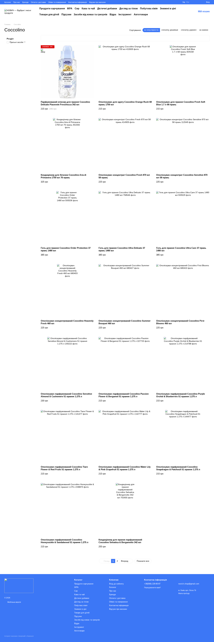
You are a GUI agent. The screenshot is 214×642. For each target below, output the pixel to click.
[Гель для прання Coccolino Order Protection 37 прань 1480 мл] (67, 217)
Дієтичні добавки (107, 8)
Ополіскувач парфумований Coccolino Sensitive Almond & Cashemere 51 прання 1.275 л (66, 395)
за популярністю (151, 30)
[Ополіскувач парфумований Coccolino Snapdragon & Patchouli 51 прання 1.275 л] (183, 436)
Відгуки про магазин (97, 2)
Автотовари (141, 14)
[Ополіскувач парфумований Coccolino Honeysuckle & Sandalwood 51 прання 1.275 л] (67, 509)
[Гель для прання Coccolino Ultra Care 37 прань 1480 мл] (183, 217)
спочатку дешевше (169, 30)
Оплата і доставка (38, 2)
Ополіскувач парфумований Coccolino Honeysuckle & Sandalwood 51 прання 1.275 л (64, 541)
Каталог (7, 2)
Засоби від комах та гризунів (90, 14)
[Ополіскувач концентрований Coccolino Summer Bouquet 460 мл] (125, 291)
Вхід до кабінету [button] (116, 584)
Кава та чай (88, 8)
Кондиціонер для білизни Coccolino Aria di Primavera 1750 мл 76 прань (63, 176)
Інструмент (125, 14)
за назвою (203, 30)
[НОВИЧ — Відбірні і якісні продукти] (18, 586)
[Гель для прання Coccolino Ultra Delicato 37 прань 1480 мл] (125, 217)
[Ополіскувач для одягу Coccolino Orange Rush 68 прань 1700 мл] (125, 72)
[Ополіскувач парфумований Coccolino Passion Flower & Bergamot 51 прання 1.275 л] (125, 363)
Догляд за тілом (128, 8)
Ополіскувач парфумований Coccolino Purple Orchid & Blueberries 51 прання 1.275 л (180, 395)
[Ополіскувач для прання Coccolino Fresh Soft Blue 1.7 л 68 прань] (183, 72)
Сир (77, 8)
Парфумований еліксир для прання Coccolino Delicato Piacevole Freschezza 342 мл (65, 103)
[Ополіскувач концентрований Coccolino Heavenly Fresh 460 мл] (67, 291)
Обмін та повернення (57, 2)
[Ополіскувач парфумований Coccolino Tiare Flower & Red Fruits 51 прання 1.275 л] (67, 436)
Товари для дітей (49, 14)
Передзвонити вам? (152, 588)
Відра (113, 14)
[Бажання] (193, 2)
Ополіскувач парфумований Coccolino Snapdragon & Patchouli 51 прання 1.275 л (178, 468)
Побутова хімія (149, 8)
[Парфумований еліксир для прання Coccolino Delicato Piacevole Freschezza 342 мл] (67, 72)
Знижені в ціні (168, 8)
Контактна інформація (77, 2)
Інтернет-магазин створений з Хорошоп (19, 636)
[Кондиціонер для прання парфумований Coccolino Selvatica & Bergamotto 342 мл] (125, 509)
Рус (187, 2)
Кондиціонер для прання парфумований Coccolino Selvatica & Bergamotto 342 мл (120, 541)
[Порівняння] (198, 2)
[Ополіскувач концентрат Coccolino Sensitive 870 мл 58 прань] (183, 144)
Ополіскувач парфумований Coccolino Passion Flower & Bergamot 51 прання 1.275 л (124, 395)
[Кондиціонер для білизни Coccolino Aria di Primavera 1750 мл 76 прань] (67, 144)
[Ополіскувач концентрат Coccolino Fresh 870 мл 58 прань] (125, 144)
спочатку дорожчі (188, 30)
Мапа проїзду (184, 593)
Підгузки (66, 14)
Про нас (16, 2)
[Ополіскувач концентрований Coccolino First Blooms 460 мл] (183, 291)
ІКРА (69, 8)
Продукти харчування (52, 8)
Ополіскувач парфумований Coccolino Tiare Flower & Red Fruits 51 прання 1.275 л (64, 468)
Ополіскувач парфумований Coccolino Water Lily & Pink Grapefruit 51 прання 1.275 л (125, 468)
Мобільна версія (14, 602)
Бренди (25, 2)
